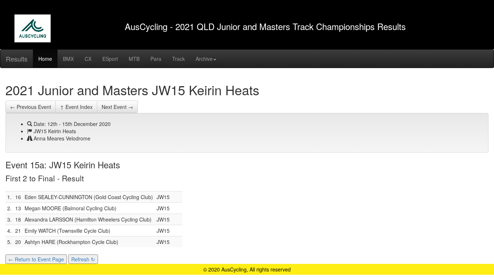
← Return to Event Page (36, 259)
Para (155, 58)
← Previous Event (30, 106)
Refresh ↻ (83, 259)
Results (16, 58)
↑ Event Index (76, 106)
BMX (68, 58)
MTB (134, 58)
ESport (110, 58)
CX (88, 58)
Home (45, 58)
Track (178, 58)
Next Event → (117, 106)
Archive (204, 58)
